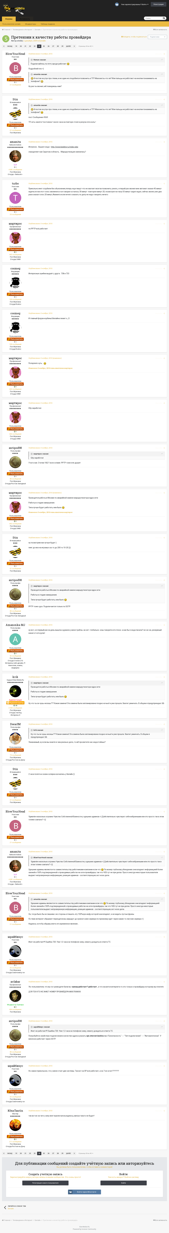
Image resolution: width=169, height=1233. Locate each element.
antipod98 (15, 448)
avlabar (15, 981)
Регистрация (159, 4)
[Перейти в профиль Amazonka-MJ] (15, 639)
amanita (15, 141)
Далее (68, 46)
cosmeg (15, 268)
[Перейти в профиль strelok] (5, 38)
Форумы (8, 19)
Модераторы (30, 24)
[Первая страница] (4, 46)
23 (34, 46)
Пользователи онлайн (11, 24)
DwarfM (15, 724)
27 (53, 46)
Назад (9, 46)
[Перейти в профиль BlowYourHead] (15, 68)
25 (44, 46)
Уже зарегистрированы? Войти (134, 4)
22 (30, 46)
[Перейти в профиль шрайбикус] (15, 951)
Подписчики (154, 37)
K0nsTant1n (15, 1110)
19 (16, 46)
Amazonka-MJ (15, 625)
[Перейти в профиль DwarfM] (15, 738)
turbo (15, 183)
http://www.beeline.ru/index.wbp (64, 147)
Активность (25, 19)
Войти (123, 1183)
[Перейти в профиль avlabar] (15, 996)
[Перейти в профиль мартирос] (15, 238)
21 (25, 46)
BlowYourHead (15, 53)
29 (62, 46)
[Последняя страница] (74, 46)
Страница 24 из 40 (85, 46)
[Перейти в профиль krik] (15, 691)
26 (48, 46)
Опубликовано (40, 54)
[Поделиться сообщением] (164, 54)
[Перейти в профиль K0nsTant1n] (15, 1125)
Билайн (42, 41)
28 (57, 46)
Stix (15, 99)
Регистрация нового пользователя (45, 1183)
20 (21, 46)
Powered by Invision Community (84, 1229)
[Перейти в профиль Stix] (15, 114)
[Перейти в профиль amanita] (15, 156)
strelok (20, 41)
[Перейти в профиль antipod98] (15, 462)
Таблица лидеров (48, 24)
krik (15, 677)
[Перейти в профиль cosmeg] (15, 283)
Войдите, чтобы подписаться (135, 37)
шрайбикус (15, 936)
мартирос (15, 223)
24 (39, 46)
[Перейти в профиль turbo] (15, 198)
